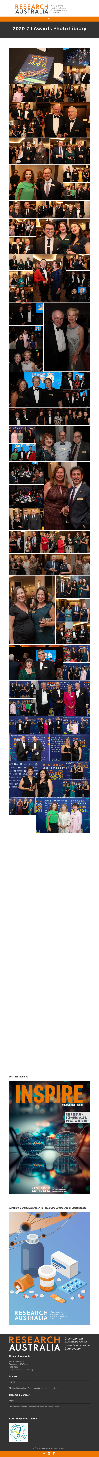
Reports (12, 1381)
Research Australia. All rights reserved (50, 1448)
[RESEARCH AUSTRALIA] (41, 8)
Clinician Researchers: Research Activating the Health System (34, 1388)
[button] (36, 66)
